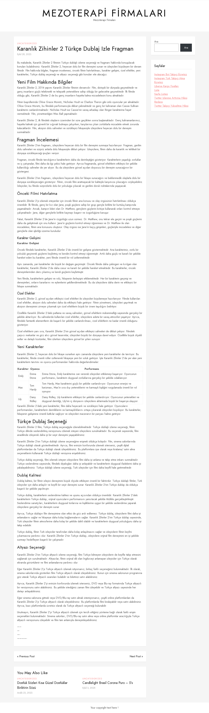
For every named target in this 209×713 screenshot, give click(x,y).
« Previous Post (25, 656)
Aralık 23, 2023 (24, 692)
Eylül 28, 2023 (24, 54)
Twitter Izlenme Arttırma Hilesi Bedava (170, 100)
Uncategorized (27, 43)
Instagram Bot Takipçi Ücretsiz (170, 74)
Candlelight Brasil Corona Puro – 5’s (107, 682)
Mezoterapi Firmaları (104, 13)
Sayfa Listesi (161, 94)
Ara (156, 41)
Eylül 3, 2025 (88, 687)
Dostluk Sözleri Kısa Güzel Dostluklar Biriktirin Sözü (42, 685)
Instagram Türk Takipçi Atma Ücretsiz (169, 80)
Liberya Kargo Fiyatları (166, 86)
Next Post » (136, 656)
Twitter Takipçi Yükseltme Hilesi (171, 106)
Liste (156, 90)
